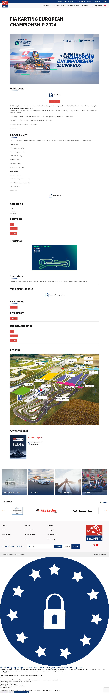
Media (3, 539)
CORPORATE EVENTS (80, 1)
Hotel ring (50, 525)
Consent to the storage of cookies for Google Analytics (12, 686)
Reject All (11, 692)
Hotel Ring (85, 5)
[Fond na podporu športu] (17, 511)
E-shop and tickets (68, 1)
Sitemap (60, 1)
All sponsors (103, 502)
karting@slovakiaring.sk (36, 442)
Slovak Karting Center (58, 5)
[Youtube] (97, 545)
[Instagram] (94, 545)
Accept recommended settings (21, 692)
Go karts (26, 539)
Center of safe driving (73, 5)
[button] (3, 511)
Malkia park (51, 530)
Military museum (52, 534)
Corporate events (28, 530)
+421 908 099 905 (34, 444)
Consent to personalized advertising (8, 684)
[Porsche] (81, 511)
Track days (27, 525)
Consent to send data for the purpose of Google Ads (12, 683)
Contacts (97, 1)
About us (4, 530)
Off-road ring (51, 539)
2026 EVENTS (90, 1)
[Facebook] (90, 545)
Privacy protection (6, 534)
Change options (4, 692)
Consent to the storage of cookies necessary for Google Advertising (15, 681)
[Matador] (46, 511)
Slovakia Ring (45, 5)
